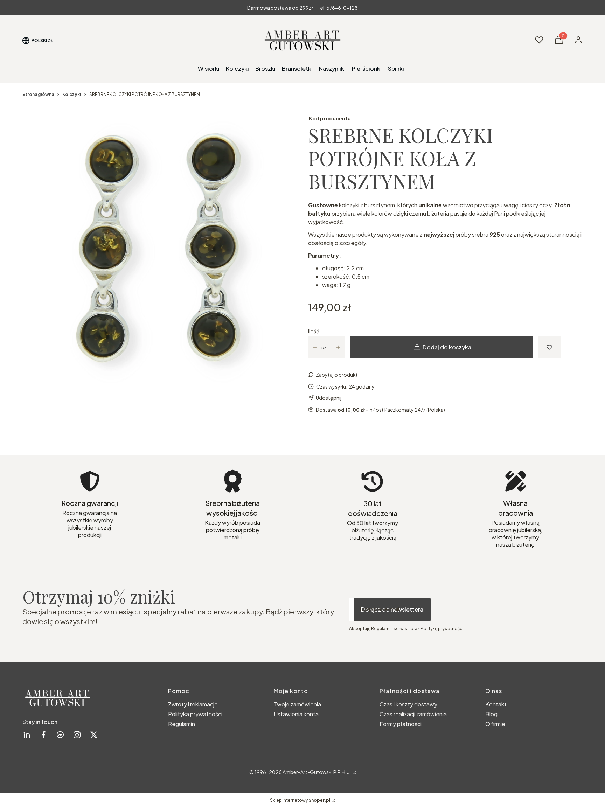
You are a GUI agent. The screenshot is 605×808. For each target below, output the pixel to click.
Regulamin (181, 723)
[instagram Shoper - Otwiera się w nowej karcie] (77, 734)
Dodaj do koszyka (447, 347)
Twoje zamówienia (297, 704)
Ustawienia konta (296, 714)
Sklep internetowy (300, 800)
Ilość (313, 331)
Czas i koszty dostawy (408, 704)
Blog (491, 714)
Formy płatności (401, 723)
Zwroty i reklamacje (193, 704)
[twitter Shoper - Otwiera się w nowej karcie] (94, 734)
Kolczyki (71, 94)
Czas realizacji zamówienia (413, 714)
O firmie (495, 723)
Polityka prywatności (195, 714)
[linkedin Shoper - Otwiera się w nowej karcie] (26, 734)
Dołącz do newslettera (392, 609)
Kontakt (496, 704)
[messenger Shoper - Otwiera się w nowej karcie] (60, 734)
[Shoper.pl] (353, 772)
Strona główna (38, 94)
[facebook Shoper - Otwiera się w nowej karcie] (43, 734)
